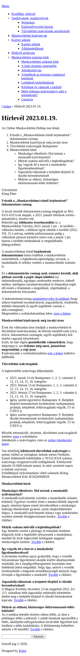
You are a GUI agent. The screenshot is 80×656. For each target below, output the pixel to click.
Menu (5, 6)
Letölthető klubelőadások (37, 82)
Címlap (6, 106)
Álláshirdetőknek (32, 48)
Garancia (27, 99)
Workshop (28, 22)
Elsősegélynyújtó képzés (37, 27)
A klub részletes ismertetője (39, 66)
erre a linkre (55, 353)
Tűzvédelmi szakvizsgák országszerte (45, 31)
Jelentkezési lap (31, 70)
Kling (22, 651)
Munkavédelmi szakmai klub (30, 57)
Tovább (62, 516)
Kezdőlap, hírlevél (23, 14)
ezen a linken (62, 313)
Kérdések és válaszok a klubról (41, 87)
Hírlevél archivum (23, 53)
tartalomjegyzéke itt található (50, 298)
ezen (16, 436)
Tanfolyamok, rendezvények (29, 18)
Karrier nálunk (20, 40)
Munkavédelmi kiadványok (29, 35)
